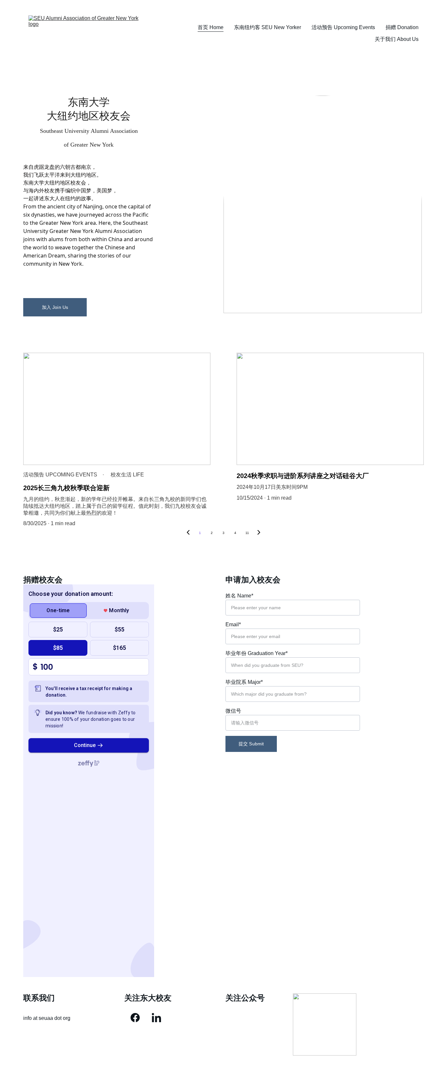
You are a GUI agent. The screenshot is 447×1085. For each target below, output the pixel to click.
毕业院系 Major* (244, 682)
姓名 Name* (239, 595)
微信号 (233, 711)
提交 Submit (251, 743)
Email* (233, 624)
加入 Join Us (55, 307)
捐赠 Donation (402, 27)
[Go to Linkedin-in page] (156, 1017)
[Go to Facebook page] (135, 1017)
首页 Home (211, 27)
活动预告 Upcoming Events (343, 27)
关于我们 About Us (397, 39)
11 (247, 533)
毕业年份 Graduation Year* (256, 653)
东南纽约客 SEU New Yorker (267, 27)
